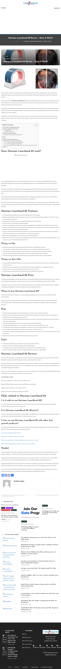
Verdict (5, 146)
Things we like (8, 130)
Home (9, 667)
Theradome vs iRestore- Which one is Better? (13, 436)
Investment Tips (6, 510)
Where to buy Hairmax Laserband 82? (13, 134)
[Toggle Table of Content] (35, 125)
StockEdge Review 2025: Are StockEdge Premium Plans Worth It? (50, 513)
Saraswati (30, 524)
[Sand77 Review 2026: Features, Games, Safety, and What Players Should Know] (10, 587)
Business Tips (27, 637)
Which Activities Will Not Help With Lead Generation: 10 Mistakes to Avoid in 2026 (38, 552)
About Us (17, 667)
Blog (3, 508)
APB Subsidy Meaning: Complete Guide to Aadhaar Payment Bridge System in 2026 (39, 545)
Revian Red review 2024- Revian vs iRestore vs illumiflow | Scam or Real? (19, 440)
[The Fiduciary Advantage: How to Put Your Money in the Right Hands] (10, 539)
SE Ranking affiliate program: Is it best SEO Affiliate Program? (30, 528)
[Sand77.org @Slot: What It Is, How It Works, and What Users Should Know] (10, 578)
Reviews (6, 56)
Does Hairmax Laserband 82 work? (11, 127)
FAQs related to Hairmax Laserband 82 (12, 141)
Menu (4, 8)
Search (56, 8)
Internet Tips (9, 508)
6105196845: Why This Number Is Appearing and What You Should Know (39, 601)
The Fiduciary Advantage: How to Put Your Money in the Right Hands (38, 538)
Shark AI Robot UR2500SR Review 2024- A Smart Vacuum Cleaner (18, 444)
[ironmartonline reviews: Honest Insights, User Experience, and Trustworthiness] (10, 595)
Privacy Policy (35, 667)
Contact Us (25, 667)
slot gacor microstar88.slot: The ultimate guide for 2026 (38, 568)
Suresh (13, 513)
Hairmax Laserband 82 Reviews (10, 139)
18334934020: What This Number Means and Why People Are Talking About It (40, 608)
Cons (4, 137)
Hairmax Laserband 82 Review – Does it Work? (26, 62)
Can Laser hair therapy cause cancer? (11, 433)
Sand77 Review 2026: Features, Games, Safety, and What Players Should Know (38, 585)
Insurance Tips (28, 644)
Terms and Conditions (47, 667)
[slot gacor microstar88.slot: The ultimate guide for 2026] (10, 570)
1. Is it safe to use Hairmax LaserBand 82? (14, 142)
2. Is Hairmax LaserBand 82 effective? (13, 143)
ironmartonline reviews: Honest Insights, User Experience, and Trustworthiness (39, 594)
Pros (4, 136)
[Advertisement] (30, 22)
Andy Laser (15, 58)
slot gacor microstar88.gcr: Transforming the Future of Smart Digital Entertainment (38, 561)
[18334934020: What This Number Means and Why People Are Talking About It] (10, 608)
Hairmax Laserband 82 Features (10, 129)
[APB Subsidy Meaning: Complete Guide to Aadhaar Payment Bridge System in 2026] (10, 545)
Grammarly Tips (28, 641)
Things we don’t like (9, 131)
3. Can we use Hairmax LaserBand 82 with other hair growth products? (21, 145)
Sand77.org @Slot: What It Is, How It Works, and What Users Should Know (39, 576)
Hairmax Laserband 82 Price (9, 133)
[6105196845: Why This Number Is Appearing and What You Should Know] (10, 601)
